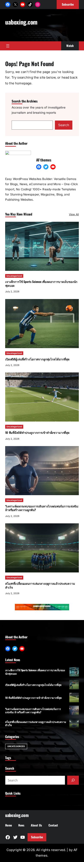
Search (63, 125)
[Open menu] (7, 45)
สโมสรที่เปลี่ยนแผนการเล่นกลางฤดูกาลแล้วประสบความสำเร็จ (40, 585)
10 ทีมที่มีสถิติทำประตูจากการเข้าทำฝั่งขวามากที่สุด (37, 432)
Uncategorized (14, 276)
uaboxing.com (21, 21)
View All (74, 214)
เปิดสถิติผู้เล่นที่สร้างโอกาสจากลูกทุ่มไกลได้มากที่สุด (37, 359)
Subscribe (37, 837)
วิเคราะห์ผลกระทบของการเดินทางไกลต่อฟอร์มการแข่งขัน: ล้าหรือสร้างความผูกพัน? (42, 508)
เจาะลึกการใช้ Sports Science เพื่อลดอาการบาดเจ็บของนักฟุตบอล (41, 283)
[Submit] (73, 780)
